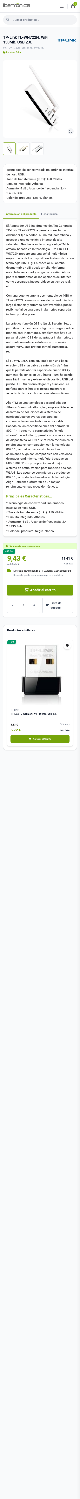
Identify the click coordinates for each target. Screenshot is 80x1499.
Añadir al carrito (43, 590)
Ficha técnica (49, 213)
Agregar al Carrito (42, 739)
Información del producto (21, 213)
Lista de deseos (56, 605)
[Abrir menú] (62, 6)
